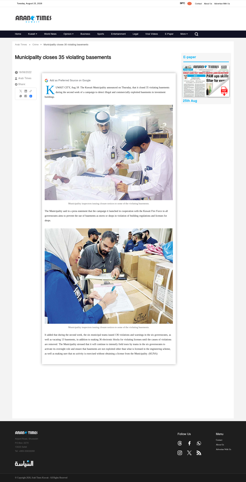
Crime (35, 45)
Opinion (67, 34)
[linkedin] (25, 92)
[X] (20, 92)
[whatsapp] (20, 97)
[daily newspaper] (206, 81)
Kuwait (31, 34)
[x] (189, 453)
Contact (198, 4)
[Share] (31, 96)
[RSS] (199, 453)
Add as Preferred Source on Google (70, 80)
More (183, 34)
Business (85, 34)
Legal (135, 34)
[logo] (33, 19)
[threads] (180, 443)
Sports (100, 34)
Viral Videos (151, 34)
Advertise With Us (222, 4)
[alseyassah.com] (24, 463)
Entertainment (118, 34)
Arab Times (21, 45)
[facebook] (25, 97)
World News (50, 34)
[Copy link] (30, 92)
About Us (208, 4)
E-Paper (169, 34)
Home (18, 34)
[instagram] (180, 453)
